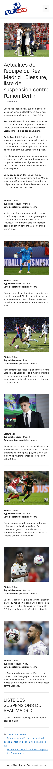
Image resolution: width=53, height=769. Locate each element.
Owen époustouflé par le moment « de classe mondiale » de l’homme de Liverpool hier (25, 742)
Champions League (16, 734)
